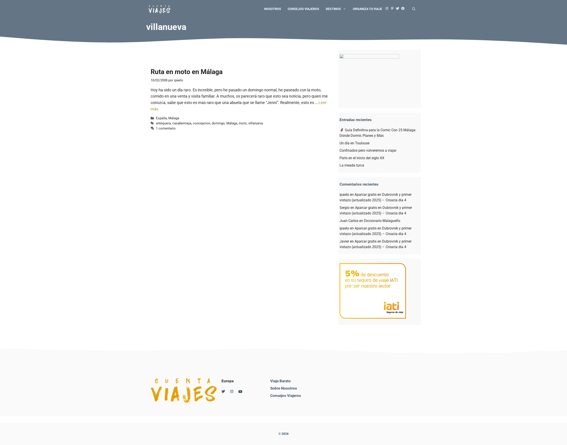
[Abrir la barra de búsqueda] (414, 9)
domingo (218, 123)
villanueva (255, 123)
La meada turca (352, 165)
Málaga (173, 118)
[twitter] (398, 8)
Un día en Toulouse (354, 143)
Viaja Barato (280, 381)
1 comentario (166, 128)
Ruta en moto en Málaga (187, 72)
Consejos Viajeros (285, 395)
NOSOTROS (272, 9)
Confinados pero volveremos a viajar (368, 150)
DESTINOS (333, 9)
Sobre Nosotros (283, 388)
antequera (163, 123)
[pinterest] (393, 8)
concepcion (201, 123)
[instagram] (388, 8)
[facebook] (404, 8)
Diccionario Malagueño (382, 221)
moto (243, 123)
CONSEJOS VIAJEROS (303, 9)
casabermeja (181, 123)
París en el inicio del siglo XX (362, 158)
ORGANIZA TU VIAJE (367, 9)
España (161, 118)
